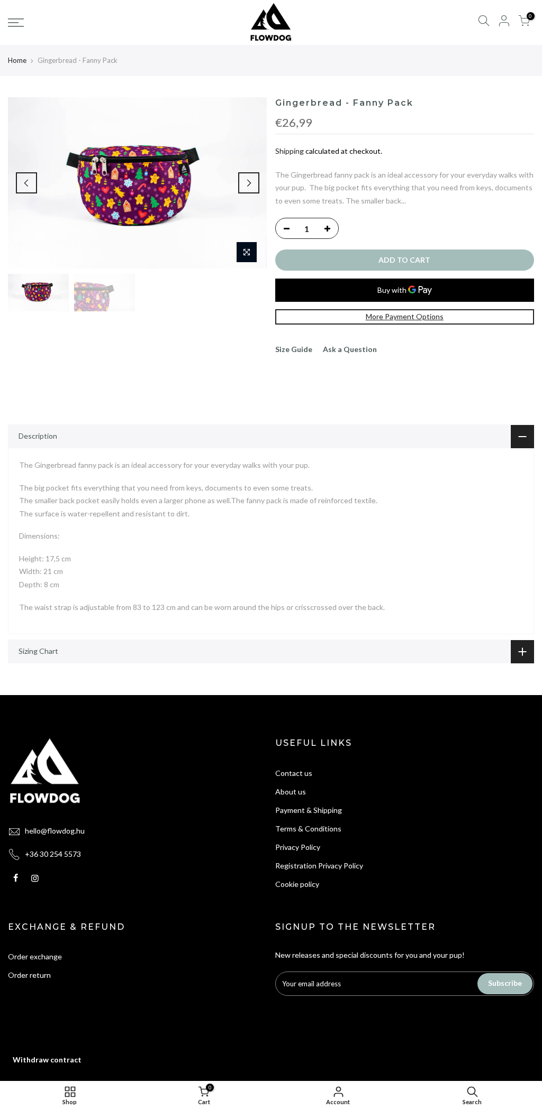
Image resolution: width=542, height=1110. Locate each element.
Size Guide (293, 349)
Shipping (289, 150)
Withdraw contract (47, 1059)
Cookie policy (297, 884)
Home (17, 60)
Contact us (293, 773)
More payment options (405, 316)
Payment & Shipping (308, 810)
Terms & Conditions (308, 828)
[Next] (248, 182)
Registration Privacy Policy (319, 865)
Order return (29, 974)
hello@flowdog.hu (55, 830)
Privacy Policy (297, 847)
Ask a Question (350, 349)
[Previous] (26, 182)
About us (290, 791)
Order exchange (35, 956)
